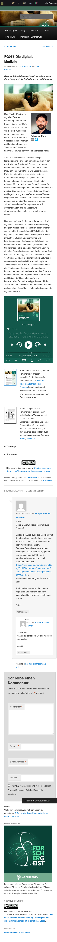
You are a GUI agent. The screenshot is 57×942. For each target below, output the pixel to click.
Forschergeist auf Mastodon (17, 932)
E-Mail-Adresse (18, 761)
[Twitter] (36, 139)
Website (13, 777)
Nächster (47, 46)
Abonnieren (35, 30)
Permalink (47, 480)
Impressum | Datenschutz (31, 36)
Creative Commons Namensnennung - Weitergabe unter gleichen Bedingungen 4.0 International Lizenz (28, 917)
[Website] (33, 139)
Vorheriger (10, 46)
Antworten (22, 611)
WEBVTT (30, 438)
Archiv (47, 30)
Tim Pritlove (32, 477)
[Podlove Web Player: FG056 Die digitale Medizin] (28, 329)
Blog (23, 30)
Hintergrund (10, 36)
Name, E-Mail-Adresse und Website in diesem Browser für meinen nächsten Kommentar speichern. (29, 789)
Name (14, 746)
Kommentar (16, 706)
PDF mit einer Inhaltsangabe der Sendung (32, 384)
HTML (22, 438)
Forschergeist (11, 30)
